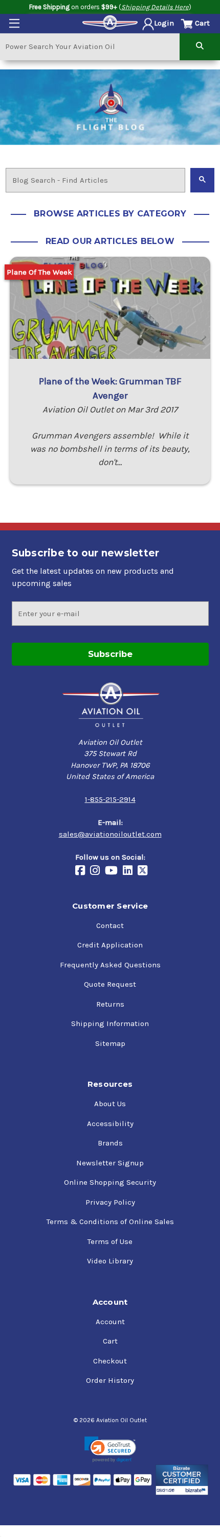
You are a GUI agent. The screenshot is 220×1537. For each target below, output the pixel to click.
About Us (110, 1103)
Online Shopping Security (110, 1182)
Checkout (110, 1360)
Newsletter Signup (110, 1162)
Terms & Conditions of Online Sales (110, 1221)
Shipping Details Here (155, 7)
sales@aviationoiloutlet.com (110, 834)
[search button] (200, 46)
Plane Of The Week (39, 272)
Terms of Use (110, 1241)
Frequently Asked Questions (110, 964)
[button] (110, 1449)
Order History (110, 1380)
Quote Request (110, 984)
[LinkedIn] (130, 871)
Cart (110, 1341)
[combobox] (90, 46)
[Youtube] (114, 871)
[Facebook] (82, 871)
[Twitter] (145, 871)
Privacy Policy (110, 1202)
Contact (110, 925)
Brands (110, 1143)
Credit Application (110, 944)
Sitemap (110, 1043)
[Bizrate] (182, 1480)
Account (110, 1321)
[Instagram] (97, 871)
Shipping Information (110, 1023)
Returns (110, 1004)
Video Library (110, 1260)
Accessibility (110, 1123)
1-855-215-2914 (110, 799)
